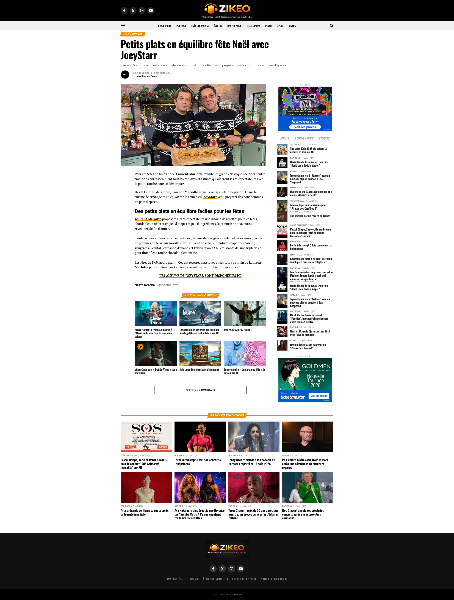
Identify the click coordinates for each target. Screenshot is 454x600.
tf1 (176, 285)
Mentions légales (176, 579)
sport (280, 25)
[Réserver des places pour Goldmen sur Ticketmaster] (305, 379)
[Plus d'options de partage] (125, 209)
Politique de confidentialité (241, 579)
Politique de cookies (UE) (274, 579)
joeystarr (165, 285)
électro (218, 25)
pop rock (181, 25)
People (268, 25)
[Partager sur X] (125, 192)
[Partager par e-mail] (125, 200)
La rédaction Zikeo (146, 76)
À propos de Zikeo (212, 579)
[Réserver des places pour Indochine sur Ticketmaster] (305, 107)
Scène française (200, 25)
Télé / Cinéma (253, 25)
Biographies (164, 25)
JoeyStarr (210, 197)
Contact (194, 579)
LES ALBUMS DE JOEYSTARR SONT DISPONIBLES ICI (200, 276)
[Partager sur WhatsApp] (125, 183)
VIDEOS (292, 25)
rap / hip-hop (234, 25)
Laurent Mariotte (148, 219)
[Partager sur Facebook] (125, 175)
